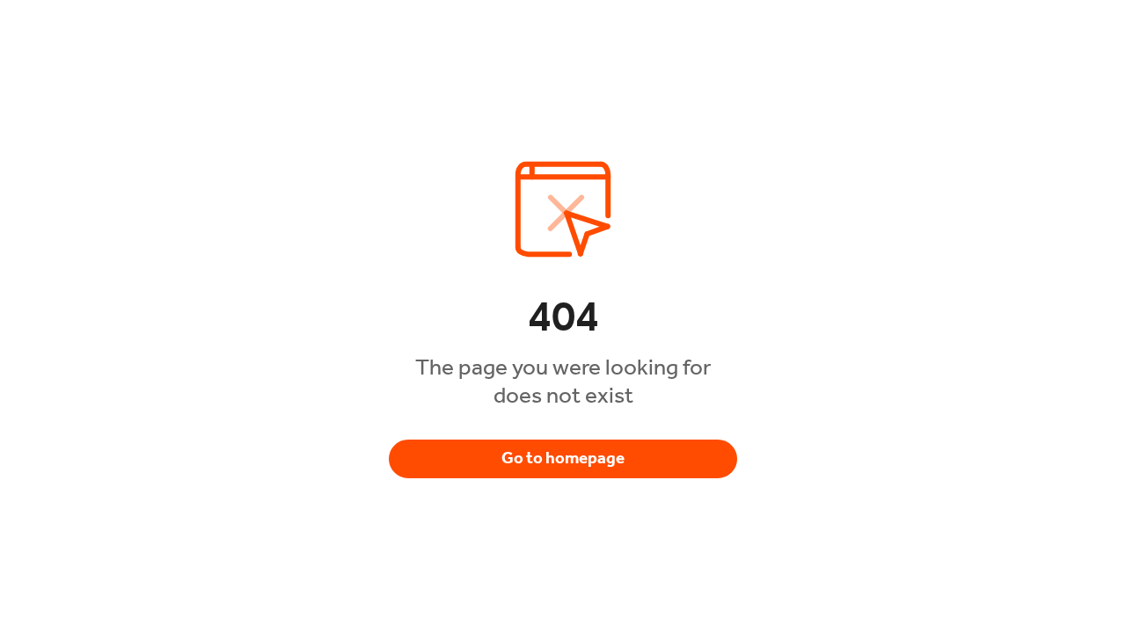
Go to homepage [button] (563, 458)
